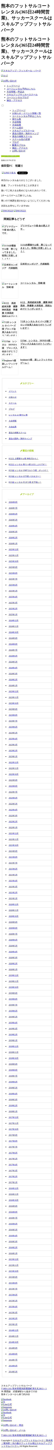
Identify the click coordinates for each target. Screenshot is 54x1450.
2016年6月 (13, 1224)
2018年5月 (13, 1088)
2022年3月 (13, 816)
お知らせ (12, 397)
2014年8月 (13, 1354)
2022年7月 (13, 792)
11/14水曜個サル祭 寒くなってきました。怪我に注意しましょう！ (36, 248)
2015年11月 (13, 1265)
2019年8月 (13, 999)
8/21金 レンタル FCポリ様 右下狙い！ (25, 482)
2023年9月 (13, 709)
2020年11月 (13, 910)
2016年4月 (13, 1236)
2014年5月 (13, 1372)
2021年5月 (13, 875)
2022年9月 (13, 780)
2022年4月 (13, 810)
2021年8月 (13, 857)
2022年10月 (13, 774)
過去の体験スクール (22, 136)
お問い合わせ (18, 151)
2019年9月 (13, 993)
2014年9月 (13, 1348)
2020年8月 (13, 928)
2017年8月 (13, 1141)
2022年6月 (13, 798)
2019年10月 (13, 987)
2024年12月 (13, 620)
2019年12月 (13, 975)
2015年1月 (13, 1324)
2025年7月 (13, 579)
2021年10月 (13, 845)
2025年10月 (13, 561)
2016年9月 (13, 1206)
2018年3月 (13, 1100)
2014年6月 (13, 1366)
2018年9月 (13, 1064)
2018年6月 (13, 1082)
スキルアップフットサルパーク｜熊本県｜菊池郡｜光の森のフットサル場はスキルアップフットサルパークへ (27, 1443)
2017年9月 (13, 1135)
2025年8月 (13, 573)
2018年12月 (13, 1046)
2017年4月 (13, 1165)
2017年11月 (13, 1123)
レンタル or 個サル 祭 (18, 415)
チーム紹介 (17, 128)
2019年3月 (13, 1029)
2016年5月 (13, 1230)
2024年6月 (13, 656)
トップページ (13, 86)
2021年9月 (13, 851)
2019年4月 (13, 1023)
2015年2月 (13, 1319)
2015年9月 (13, 1277)
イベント (12, 391)
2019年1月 (13, 1040)
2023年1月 (13, 757)
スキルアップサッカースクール (22, 94)
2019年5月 (13, 1017)
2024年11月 (13, 626)
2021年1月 (13, 899)
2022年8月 (13, 786)
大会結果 (16, 125)
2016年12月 (13, 1188)
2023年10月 (13, 703)
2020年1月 (13, 970)
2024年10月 (13, 632)
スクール (12, 403)
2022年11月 (13, 768)
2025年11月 (13, 555)
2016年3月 (13, 1242)
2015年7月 (13, 1289)
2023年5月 (13, 733)
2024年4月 (13, 668)
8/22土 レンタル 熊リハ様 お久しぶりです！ (28, 464)
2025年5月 (13, 591)
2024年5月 (13, 662)
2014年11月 (13, 1336)
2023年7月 (13, 721)
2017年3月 (13, 1171)
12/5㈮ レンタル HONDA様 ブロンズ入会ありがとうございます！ (36, 343)
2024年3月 (13, 674)
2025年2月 (13, 609)
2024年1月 (13, 686)
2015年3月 (13, 1313)
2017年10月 (13, 1129)
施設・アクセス (14, 100)
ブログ (15, 142)
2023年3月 (13, 745)
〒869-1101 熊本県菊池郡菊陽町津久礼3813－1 (24, 1388)
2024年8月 (13, 644)
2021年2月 (13, 893)
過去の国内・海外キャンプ (25, 133)
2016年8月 (13, 1212)
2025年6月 (13, 585)
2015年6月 (13, 1295)
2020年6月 (13, 940)
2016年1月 (13, 1253)
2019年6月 (13, 1011)
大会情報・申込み (15, 92)
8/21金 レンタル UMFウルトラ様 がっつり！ (28, 470)
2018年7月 (13, 1076)
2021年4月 (13, 881)
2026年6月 (13, 514)
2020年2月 (13, 964)
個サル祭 (16, 119)
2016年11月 (13, 1194)
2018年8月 (13, 1070)
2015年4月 (13, 1307)
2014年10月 (13, 1342)
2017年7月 (13, 1147)
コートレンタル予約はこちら (21, 89)
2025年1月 (13, 615)
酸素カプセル (18, 145)
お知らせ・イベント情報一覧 (26, 113)
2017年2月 (13, 1177)
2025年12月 (13, 549)
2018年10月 (13, 1058)
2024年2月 (13, 680)
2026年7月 (13, 508)
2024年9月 (13, 638)
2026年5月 (13, 520)
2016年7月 (13, 1218)
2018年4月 (13, 1094)
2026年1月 (13, 544)
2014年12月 (13, 1330)
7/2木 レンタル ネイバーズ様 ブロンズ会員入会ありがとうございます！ (35, 324)
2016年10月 (13, 1200)
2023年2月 (13, 751)
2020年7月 (13, 934)
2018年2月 (13, 1106)
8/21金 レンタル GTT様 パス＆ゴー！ (25, 476)
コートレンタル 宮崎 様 (32, 283)
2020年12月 (13, 904)
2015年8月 (13, 1283)
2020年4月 (13, 952)
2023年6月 (13, 727)
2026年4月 (13, 526)
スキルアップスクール (23, 130)
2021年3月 (13, 887)
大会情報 (16, 122)
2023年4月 (13, 739)
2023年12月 (13, 691)
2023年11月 (13, 697)
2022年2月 (13, 822)
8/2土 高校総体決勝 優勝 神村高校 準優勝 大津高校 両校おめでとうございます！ (36, 305)
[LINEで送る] (9, 173)
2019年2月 (13, 1035)
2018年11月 (13, 1052)
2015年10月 (13, 1271)
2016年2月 (13, 1248)
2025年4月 (13, 597)
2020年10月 (13, 916)
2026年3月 (13, 532)
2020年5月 (13, 946)
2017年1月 (13, 1182)
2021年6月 (13, 869)
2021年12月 (13, 833)
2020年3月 (13, 958)
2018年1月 (13, 1111)
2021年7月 (13, 863)
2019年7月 (13, 1005)
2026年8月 (13, 502)
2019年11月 (13, 981)
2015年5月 (13, 1301)
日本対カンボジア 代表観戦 (34, 264)
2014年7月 (13, 1360)
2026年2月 (13, 538)
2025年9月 (13, 567)
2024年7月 (13, 650)
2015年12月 (13, 1259)
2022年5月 (13, 804)
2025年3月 (13, 603)
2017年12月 (13, 1117)
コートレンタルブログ (18, 97)
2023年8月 (13, 715)
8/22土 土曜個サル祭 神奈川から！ (23, 459)
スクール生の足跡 (21, 139)
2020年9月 (13, 922)
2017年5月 (13, 1159)
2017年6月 (13, 1153)
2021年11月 (13, 839)
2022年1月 (13, 828)
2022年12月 (13, 762)
